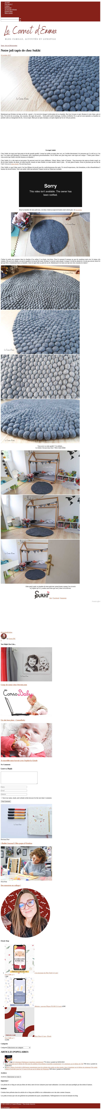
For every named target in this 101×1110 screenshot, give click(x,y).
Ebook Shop (9, 11)
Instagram (63, 598)
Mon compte (9, 13)
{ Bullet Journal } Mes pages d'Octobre (16, 843)
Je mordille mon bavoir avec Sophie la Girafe (19, 761)
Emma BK (12, 638)
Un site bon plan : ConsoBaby (13, 720)
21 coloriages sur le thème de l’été (72, 1064)
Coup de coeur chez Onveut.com (14, 685)
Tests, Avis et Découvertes (9, 45)
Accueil (7, 2)
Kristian (9, 632)
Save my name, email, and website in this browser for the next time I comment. (27, 798)
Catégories (4, 1047)
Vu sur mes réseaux (11, 9)
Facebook (56, 598)
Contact (7, 6)
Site (50, 598)
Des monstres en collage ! (11, 885)
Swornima (78, 210)
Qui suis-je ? (9, 4)
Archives (3, 1077)
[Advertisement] (50, 134)
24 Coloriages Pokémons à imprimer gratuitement (28, 1062)
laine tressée (15, 164)
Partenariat (8, 8)
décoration (4, 632)
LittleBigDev (15, 1107)
